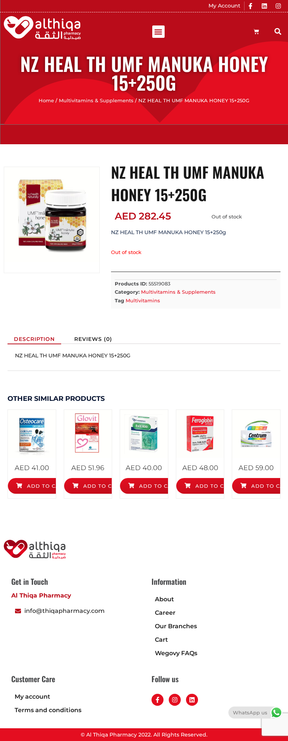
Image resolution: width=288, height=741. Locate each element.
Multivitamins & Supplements (96, 100)
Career (165, 612)
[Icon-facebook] (250, 6)
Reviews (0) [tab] (93, 339)
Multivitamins (143, 300)
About (164, 599)
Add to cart (46, 486)
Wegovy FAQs (176, 653)
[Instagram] (278, 6)
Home (46, 100)
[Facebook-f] (158, 700)
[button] (158, 31)
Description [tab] (34, 339)
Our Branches (176, 626)
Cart (161, 639)
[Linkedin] (264, 6)
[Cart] (256, 31)
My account (32, 696)
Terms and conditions (48, 710)
